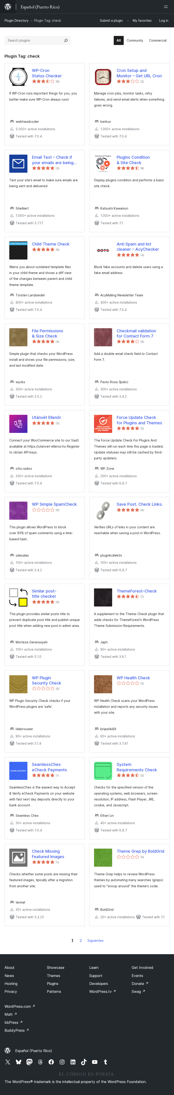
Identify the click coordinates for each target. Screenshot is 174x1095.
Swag (138, 991)
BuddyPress (17, 1030)
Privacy (11, 991)
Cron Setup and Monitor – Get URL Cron (139, 73)
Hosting (11, 983)
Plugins (52, 983)
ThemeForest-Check (137, 591)
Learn (94, 967)
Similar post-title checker (44, 594)
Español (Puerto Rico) (33, 1050)
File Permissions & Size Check (47, 333)
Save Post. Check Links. (140, 504)
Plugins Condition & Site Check (133, 160)
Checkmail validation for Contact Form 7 (136, 333)
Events (137, 975)
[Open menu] (167, 7)
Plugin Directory (17, 20)
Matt (11, 1014)
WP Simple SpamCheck (54, 504)
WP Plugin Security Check (46, 680)
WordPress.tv (102, 991)
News (9, 975)
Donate (140, 983)
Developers (98, 983)
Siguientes (95, 940)
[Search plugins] (65, 40)
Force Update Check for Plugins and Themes (139, 420)
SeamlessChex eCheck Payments (49, 767)
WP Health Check (133, 677)
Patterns (54, 991)
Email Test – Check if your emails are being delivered (52, 160)
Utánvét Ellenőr (46, 417)
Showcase (55, 967)
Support (95, 975)
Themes (53, 975)
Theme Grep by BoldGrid (140, 851)
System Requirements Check (137, 767)
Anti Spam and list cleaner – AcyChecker (138, 247)
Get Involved (142, 967)
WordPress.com (20, 1006)
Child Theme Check (51, 244)
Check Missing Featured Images (48, 854)
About (9, 967)
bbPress (14, 1022)
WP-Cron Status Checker (47, 73)
